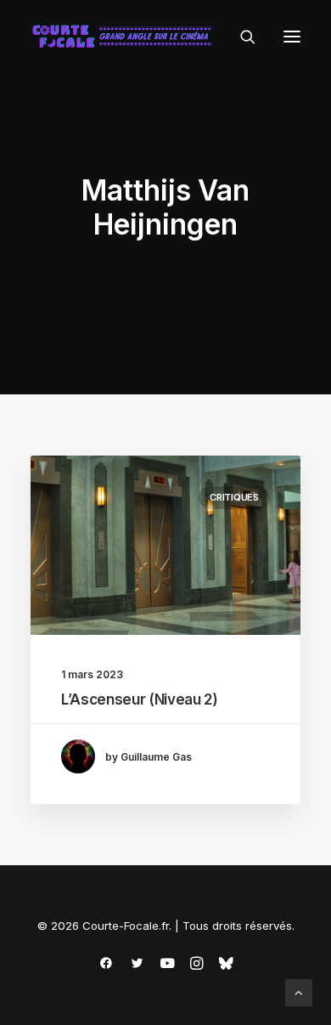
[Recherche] (240, 36)
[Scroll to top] (298, 991)
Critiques (234, 497)
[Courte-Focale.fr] (126, 36)
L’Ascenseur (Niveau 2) (139, 699)
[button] (292, 36)
